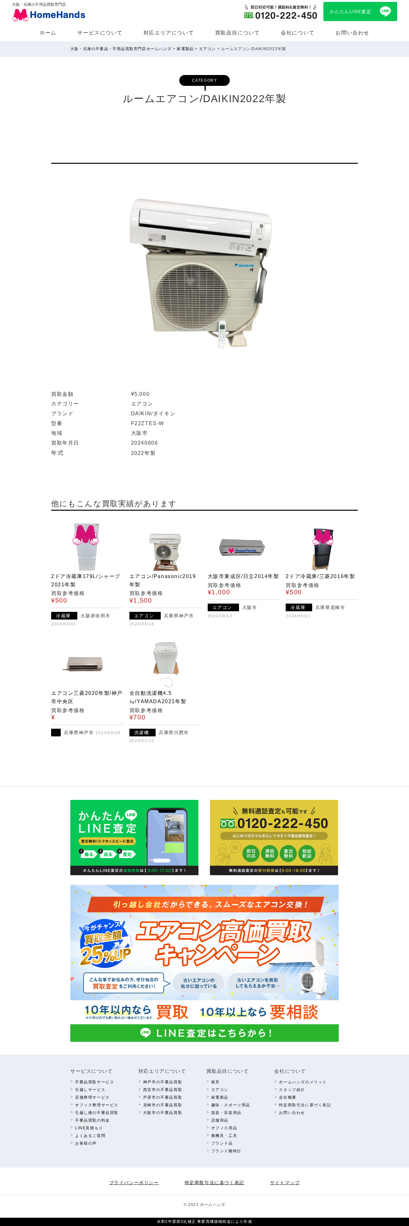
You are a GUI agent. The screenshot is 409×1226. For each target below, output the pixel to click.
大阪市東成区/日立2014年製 (243, 576)
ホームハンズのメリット (303, 1082)
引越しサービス (90, 1089)
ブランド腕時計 (226, 1151)
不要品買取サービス (94, 1082)
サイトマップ (285, 1182)
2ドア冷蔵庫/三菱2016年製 (320, 576)
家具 (215, 1082)
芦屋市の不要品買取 (162, 1097)
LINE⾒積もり (89, 1128)
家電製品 (219, 1097)
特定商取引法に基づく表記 (305, 1105)
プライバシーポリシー (134, 1182)
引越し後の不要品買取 (97, 1112)
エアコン (219, 1089)
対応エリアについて (168, 32)
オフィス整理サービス (97, 1105)
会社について (298, 32)
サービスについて (99, 32)
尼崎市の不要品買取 (162, 1105)
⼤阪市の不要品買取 (162, 1112)
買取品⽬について (237, 32)
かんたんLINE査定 (351, 11)
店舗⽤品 (219, 1120)
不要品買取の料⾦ (92, 1120)
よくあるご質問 (90, 1135)
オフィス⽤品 (224, 1128)
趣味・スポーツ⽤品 (230, 1105)
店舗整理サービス (92, 1097)
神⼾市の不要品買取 (162, 1082)
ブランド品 (222, 1143)
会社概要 (287, 1097)
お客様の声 (86, 1143)
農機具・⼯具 (224, 1135)
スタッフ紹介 (292, 1089)
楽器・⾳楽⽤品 (226, 1112)
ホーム (48, 32)
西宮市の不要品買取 (162, 1089)
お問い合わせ (352, 32)
